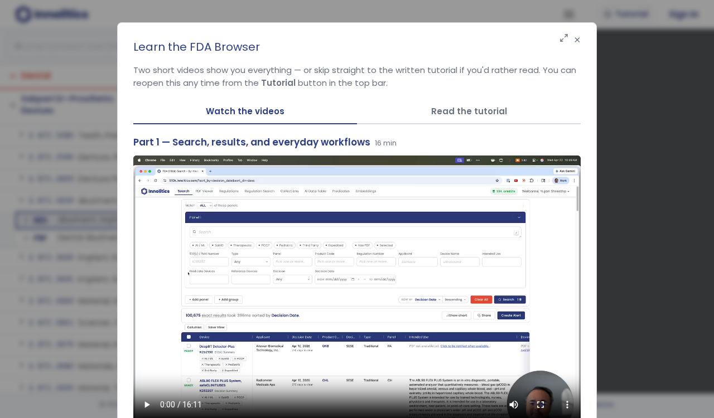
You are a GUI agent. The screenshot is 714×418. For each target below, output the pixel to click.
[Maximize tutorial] (564, 38)
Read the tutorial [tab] (469, 111)
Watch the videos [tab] (245, 111)
